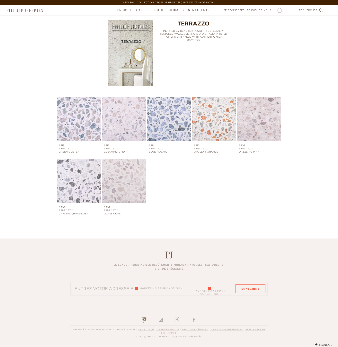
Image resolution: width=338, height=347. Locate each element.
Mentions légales (195, 329)
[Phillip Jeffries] (24, 10)
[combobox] (323, 344)
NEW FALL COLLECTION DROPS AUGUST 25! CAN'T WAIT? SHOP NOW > (169, 2)
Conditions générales (226, 329)
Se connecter (234, 10)
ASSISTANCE (146, 329)
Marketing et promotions (161, 288)
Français (325, 345)
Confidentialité (167, 329)
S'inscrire (250, 288)
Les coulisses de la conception (210, 292)
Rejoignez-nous (259, 10)
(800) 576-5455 (125, 329)
